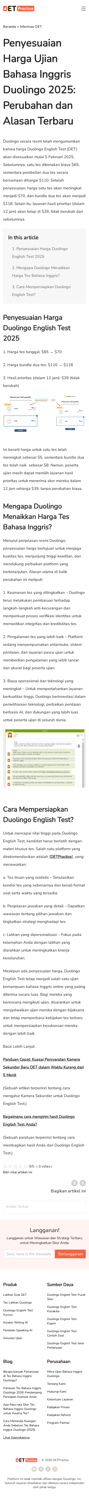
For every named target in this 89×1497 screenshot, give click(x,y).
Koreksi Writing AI (15, 1322)
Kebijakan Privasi (58, 1407)
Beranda (9, 26)
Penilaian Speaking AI (17, 1330)
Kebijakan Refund (58, 1415)
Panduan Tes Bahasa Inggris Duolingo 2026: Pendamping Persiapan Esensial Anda (22, 1392)
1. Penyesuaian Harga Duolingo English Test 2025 (40, 252)
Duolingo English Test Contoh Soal (62, 1333)
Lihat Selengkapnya (16, 1437)
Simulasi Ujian (12, 1338)
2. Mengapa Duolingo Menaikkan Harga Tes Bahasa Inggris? (41, 271)
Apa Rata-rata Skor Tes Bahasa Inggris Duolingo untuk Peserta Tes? (19, 1409)
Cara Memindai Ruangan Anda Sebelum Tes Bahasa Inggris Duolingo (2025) (21, 1425)
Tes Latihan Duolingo (17, 1303)
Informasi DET (31, 26)
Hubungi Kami (56, 1392)
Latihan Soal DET (15, 1295)
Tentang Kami (56, 1384)
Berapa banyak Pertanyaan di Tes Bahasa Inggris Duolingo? (21, 1376)
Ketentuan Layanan (60, 1399)
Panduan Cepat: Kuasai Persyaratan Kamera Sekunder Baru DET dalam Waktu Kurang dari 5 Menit (43, 1067)
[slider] (28, 1166)
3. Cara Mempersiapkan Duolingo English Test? (41, 290)
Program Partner (58, 1423)
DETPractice (61, 856)
